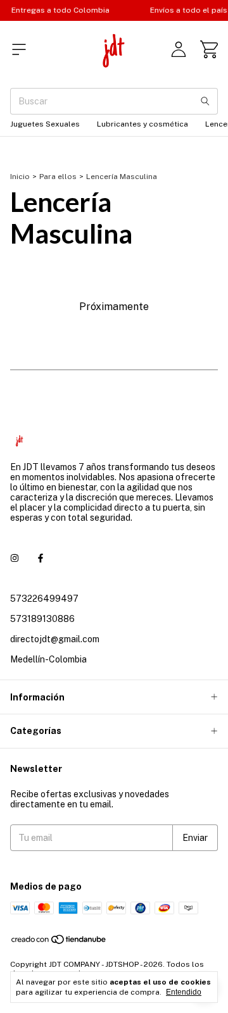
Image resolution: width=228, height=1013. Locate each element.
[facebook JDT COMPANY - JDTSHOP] (40, 558)
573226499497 (44, 599)
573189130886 (42, 619)
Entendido (183, 992)
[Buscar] (205, 101)
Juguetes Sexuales (45, 124)
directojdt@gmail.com (54, 639)
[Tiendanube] (59, 942)
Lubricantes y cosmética (142, 124)
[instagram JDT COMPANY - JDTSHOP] (14, 558)
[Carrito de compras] (209, 49)
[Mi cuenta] (178, 49)
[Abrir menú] (19, 49)
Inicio (20, 176)
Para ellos (58, 176)
